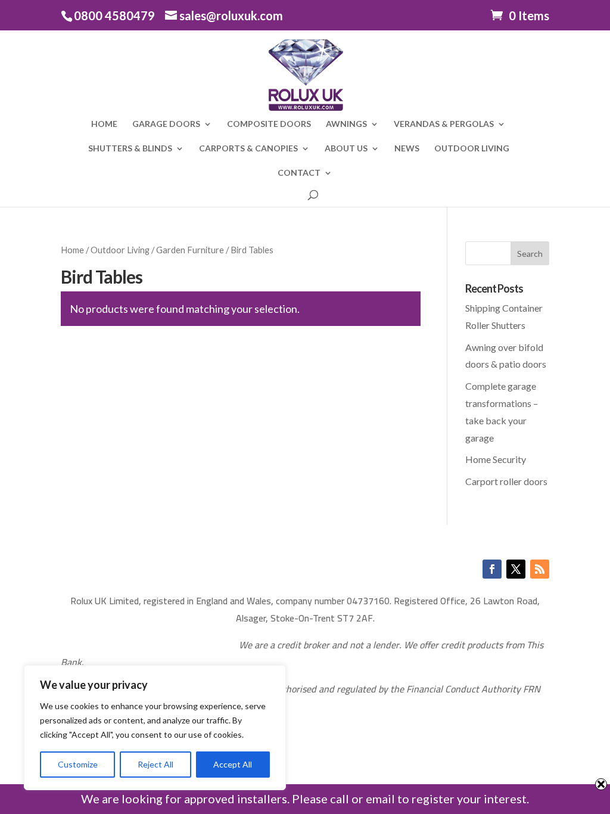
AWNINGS (346, 124)
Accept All (232, 764)
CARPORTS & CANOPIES (248, 148)
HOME (104, 124)
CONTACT (299, 173)
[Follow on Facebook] (492, 569)
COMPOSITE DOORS (269, 124)
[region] (155, 727)
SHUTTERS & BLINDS (130, 148)
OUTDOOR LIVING (471, 148)
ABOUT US (346, 148)
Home (72, 249)
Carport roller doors (506, 481)
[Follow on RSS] (539, 569)
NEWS (406, 148)
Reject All (155, 764)
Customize (78, 764)
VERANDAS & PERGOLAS (444, 124)
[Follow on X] (515, 569)
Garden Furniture (190, 249)
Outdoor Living (120, 249)
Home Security (495, 459)
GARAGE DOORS (166, 124)
